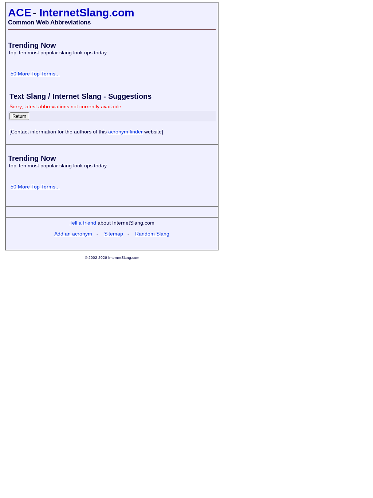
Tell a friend (83, 223)
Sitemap (113, 234)
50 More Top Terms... (35, 74)
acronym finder (125, 132)
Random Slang (152, 234)
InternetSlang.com (86, 13)
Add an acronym (73, 234)
